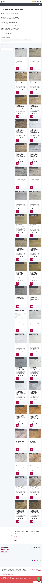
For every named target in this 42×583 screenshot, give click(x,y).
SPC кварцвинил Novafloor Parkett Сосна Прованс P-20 (34, 178)
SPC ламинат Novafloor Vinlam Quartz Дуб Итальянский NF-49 (34, 59)
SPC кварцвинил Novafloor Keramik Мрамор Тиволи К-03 (35, 368)
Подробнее (27, 579)
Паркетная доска (21, 561)
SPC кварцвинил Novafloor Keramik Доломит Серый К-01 (35, 392)
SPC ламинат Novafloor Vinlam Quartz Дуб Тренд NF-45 (34, 107)
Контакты (12, 557)
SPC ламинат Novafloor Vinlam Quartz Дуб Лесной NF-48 (20, 83)
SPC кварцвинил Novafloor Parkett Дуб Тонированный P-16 (34, 226)
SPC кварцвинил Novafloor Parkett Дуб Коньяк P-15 (20, 249)
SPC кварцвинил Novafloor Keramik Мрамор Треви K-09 (20, 297)
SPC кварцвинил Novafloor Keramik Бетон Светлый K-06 (34, 321)
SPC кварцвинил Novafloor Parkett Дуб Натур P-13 (20, 273)
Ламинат (19, 550)
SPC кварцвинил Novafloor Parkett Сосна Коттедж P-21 (20, 178)
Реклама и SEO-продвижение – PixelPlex (35, 570)
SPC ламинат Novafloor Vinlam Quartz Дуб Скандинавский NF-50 (20, 60)
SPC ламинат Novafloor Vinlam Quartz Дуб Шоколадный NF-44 (20, 131)
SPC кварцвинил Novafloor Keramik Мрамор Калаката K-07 (20, 321)
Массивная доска (21, 552)
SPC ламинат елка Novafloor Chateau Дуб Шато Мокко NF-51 (34, 512)
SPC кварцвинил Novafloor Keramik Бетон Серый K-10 (20, 368)
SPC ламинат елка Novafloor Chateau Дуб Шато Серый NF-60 (20, 464)
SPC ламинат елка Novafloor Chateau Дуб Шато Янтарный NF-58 (20, 417)
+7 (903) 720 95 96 (36, 549)
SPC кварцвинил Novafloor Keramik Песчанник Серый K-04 (20, 345)
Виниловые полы (21, 548)
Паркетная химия (27, 552)
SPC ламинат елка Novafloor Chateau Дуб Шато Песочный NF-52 (20, 512)
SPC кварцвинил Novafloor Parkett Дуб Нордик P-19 (20, 202)
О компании (13, 548)
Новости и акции (14, 550)
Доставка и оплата (14, 552)
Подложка (26, 550)
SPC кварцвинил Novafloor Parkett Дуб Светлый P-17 (20, 225)
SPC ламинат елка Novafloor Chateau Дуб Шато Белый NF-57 (20, 488)
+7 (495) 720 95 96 (37, 1)
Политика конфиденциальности (8, 574)
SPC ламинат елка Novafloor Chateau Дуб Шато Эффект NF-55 (20, 441)
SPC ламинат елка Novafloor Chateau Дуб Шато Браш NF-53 (34, 488)
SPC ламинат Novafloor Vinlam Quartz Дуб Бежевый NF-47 (34, 83)
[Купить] (17, 68)
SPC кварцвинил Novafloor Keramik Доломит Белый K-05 (34, 344)
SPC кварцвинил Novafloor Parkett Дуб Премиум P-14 (34, 249)
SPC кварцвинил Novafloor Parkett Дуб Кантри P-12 (34, 273)
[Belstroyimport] (5, 549)
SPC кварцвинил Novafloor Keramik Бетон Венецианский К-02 (21, 393)
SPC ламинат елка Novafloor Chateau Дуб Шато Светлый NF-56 (34, 464)
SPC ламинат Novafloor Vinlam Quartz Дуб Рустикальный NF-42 (20, 155)
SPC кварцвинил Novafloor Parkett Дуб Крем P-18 (34, 202)
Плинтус (26, 548)
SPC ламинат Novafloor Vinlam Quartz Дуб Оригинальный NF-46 (20, 107)
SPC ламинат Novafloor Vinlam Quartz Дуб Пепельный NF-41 (34, 155)
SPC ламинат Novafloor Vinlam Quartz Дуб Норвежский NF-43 (34, 131)
